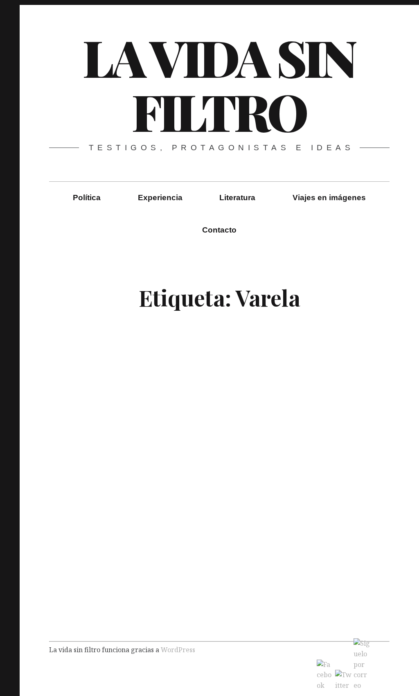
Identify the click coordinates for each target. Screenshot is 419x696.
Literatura (237, 197)
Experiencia (160, 197)
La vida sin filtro (219, 84)
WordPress (178, 649)
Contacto (219, 230)
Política (87, 197)
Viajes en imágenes (329, 197)
